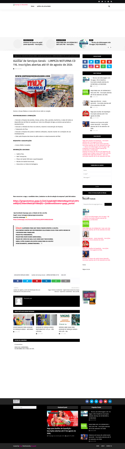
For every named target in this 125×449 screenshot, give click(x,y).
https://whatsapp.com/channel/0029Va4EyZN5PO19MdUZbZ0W (33, 219)
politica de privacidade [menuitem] (44, 6)
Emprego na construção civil (41, 298)
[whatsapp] (103, 66)
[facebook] (99, 1)
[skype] (111, 1)
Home (84, 264)
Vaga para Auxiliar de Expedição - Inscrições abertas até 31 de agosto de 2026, (101, 114)
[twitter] (102, 1)
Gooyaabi (33, 446)
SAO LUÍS (63, 275)
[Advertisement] (62, 23)
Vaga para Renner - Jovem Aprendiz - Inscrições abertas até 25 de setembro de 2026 (101, 103)
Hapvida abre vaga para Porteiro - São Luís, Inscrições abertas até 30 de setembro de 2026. (96, 155)
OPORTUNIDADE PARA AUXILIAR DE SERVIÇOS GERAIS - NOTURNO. (23, 328)
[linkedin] (97, 62)
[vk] (85, 66)
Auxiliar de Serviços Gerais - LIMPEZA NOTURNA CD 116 (45, 275)
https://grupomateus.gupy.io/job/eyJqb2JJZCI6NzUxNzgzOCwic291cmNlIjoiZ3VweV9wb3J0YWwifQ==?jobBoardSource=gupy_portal (46, 202)
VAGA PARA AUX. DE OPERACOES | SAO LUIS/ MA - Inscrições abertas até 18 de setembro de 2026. (67, 43)
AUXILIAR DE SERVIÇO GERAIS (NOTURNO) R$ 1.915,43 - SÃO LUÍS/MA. (45, 329)
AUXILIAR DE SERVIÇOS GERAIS (29, 56)
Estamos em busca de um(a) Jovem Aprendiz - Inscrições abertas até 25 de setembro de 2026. (33, 43)
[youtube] (97, 66)
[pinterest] (108, 1)
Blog (20, 446)
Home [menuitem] (32, 6)
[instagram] (105, 1)
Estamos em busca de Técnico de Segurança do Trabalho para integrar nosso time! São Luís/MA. (97, 152)
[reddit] (103, 62)
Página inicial (18, 56)
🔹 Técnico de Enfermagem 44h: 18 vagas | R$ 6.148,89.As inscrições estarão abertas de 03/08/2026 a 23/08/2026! (100, 43)
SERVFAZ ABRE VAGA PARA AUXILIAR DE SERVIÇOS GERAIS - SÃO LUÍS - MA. (68, 329)
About (103, 446)
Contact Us (109, 446)
